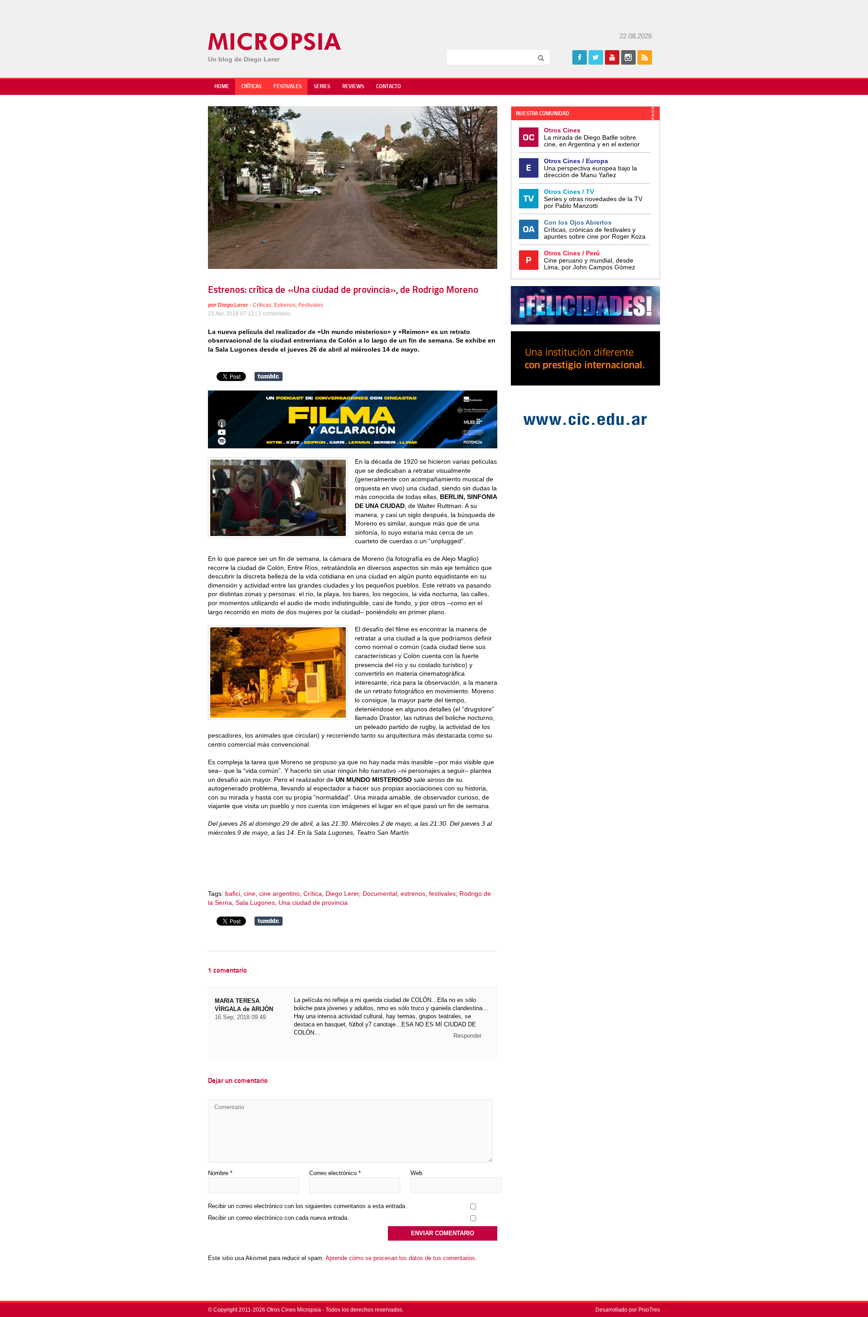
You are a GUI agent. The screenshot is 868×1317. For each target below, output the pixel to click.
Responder (467, 1035)
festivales (442, 893)
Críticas (251, 86)
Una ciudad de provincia (313, 902)
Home (221, 86)
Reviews (353, 86)
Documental (380, 893)
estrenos (413, 893)
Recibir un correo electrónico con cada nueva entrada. (278, 1217)
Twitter (596, 57)
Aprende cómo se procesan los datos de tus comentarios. (401, 1258)
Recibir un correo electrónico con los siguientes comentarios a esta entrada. (307, 1206)
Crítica (312, 893)
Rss (644, 57)
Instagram (628, 57)
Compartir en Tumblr (269, 376)
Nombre (220, 1173)
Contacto (388, 86)
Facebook (579, 57)
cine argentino (279, 893)
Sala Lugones (255, 902)
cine (249, 893)
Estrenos (285, 305)
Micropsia (275, 42)
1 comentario (274, 313)
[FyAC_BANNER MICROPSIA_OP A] (352, 446)
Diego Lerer (233, 305)
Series (322, 86)
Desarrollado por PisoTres (627, 1310)
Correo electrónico (335, 1173)
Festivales (288, 86)
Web (416, 1173)
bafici (232, 893)
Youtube (612, 57)
